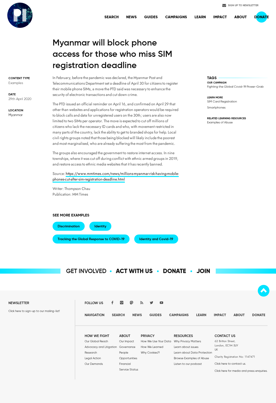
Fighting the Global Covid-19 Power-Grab (235, 86)
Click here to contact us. (230, 363)
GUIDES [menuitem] (151, 16)
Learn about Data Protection (193, 352)
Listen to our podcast (188, 364)
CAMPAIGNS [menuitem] (176, 16)
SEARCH (118, 315)
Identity (100, 226)
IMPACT (220, 315)
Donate (174, 271)
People (123, 352)
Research (91, 352)
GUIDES (155, 315)
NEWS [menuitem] (131, 16)
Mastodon (131, 302)
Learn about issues (186, 347)
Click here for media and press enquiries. (241, 371)
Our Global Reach (96, 341)
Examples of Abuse (220, 122)
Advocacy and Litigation (101, 347)
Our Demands (94, 364)
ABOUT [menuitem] (240, 16)
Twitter (151, 302)
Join (203, 271)
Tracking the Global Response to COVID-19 (91, 239)
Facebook (111, 302)
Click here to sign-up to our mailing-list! (34, 311)
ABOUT (239, 315)
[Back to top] (263, 291)
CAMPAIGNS (179, 315)
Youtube (161, 302)
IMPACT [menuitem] (220, 16)
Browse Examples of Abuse (191, 358)
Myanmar (15, 115)
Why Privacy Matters (187, 341)
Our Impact (126, 341)
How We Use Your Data (156, 341)
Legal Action (93, 358)
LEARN (201, 315)
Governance (127, 347)
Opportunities (128, 358)
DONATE (258, 315)
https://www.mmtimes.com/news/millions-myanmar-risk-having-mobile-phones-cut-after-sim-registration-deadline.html (116, 176)
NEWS (137, 315)
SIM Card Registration (222, 101)
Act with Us (134, 271)
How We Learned (152, 347)
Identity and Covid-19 (156, 239)
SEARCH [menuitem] (111, 16)
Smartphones (216, 107)
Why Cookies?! (150, 352)
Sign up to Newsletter (243, 5)
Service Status (128, 369)
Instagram (121, 302)
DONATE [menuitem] (261, 16)
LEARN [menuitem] (200, 16)
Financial (125, 364)
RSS (141, 302)
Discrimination (69, 226)
